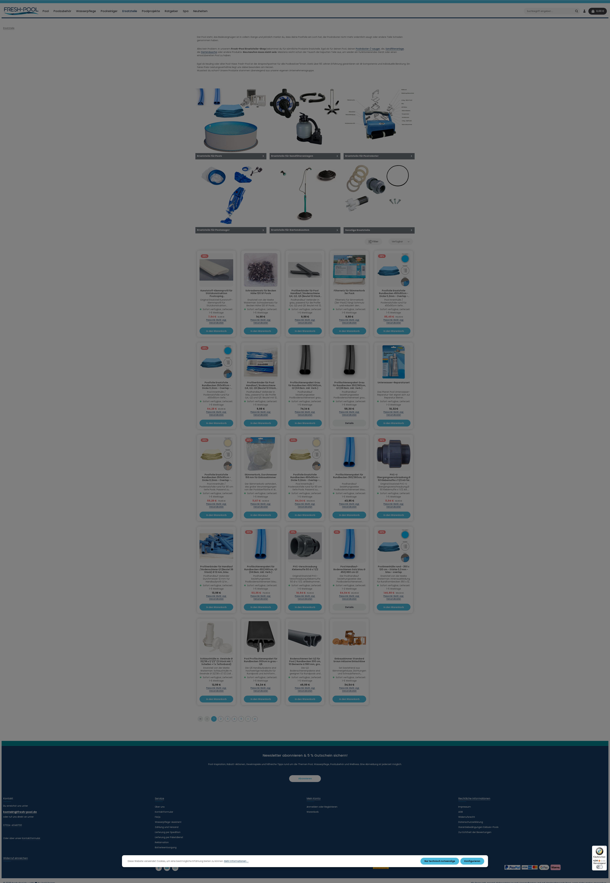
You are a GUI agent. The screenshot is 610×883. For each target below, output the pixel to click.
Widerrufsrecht (466, 817)
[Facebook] (159, 868)
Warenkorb (313, 811)
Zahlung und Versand (166, 827)
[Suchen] (576, 11)
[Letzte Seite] (255, 719)
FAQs (157, 817)
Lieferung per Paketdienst (169, 837)
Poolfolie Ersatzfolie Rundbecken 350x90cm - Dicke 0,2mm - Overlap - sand (216, 477)
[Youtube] (167, 868)
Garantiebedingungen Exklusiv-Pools (478, 827)
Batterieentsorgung (165, 847)
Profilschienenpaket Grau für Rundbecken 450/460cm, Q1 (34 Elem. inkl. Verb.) (305, 385)
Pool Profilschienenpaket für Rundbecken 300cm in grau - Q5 (261, 661)
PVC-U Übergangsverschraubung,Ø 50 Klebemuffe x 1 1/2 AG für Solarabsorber (393, 477)
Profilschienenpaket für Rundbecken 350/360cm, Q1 (349, 476)
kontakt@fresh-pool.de (20, 812)
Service (159, 798)
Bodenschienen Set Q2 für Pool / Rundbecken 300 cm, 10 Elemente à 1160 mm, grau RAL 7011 (305, 661)
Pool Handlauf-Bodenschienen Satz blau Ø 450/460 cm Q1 (349, 569)
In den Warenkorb (216, 331)
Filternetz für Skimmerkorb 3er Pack (349, 292)
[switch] (599, 867)
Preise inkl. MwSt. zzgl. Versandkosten (216, 321)
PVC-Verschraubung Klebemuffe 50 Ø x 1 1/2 (305, 568)
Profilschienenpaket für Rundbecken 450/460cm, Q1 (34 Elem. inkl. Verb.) (260, 569)
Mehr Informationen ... (236, 861)
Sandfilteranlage (395, 48)
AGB (460, 811)
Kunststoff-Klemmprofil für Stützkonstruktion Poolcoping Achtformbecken (216, 293)
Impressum (464, 806)
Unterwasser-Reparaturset (394, 382)
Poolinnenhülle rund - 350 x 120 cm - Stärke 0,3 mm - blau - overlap (393, 569)
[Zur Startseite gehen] (21, 11)
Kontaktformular (31, 838)
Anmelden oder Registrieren (322, 806)
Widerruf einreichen (15, 858)
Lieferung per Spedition (167, 832)
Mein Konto (314, 798)
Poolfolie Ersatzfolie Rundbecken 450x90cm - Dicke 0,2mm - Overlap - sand (305, 477)
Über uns (160, 806)
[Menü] (605, 847)
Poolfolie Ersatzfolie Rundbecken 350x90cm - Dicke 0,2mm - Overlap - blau (216, 385)
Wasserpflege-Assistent (168, 822)
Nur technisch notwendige (439, 861)
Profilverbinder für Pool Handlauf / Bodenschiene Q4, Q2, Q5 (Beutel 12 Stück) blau (261, 385)
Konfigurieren (472, 861)
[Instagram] (175, 868)
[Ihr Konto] (584, 11)
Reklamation (162, 842)
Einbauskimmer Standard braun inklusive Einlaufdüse (349, 660)
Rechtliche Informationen (474, 798)
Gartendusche (209, 52)
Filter (375, 241)
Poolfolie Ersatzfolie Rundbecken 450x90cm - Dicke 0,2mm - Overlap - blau (393, 293)
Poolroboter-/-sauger (368, 48)
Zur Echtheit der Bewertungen (474, 832)
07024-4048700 (12, 825)
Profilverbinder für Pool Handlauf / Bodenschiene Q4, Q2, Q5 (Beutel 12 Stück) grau (305, 293)
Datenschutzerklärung (470, 822)
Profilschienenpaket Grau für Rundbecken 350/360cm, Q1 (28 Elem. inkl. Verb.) (349, 385)
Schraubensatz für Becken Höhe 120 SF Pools (260, 292)
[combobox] (548, 11)
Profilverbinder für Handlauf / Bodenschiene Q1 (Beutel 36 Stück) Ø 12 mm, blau (216, 569)
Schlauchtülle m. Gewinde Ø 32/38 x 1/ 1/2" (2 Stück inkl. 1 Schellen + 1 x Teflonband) (216, 661)
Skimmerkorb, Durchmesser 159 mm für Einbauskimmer (261, 476)
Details (349, 423)
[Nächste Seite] (248, 719)
